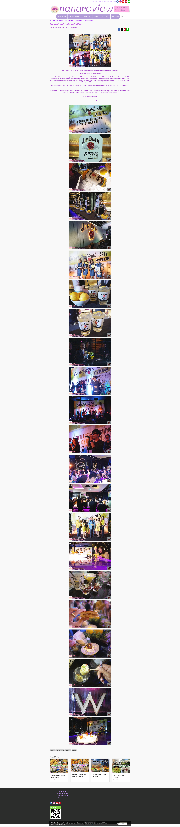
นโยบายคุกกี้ (62, 824)
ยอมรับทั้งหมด (123, 823)
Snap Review (115, 16)
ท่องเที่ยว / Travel (98, 16)
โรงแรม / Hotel (87, 16)
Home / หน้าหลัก (62, 16)
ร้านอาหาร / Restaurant (75, 16)
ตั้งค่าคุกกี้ (116, 823)
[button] (122, 16)
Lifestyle (107, 16)
